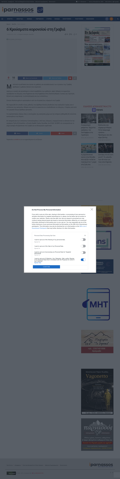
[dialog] (60, 239)
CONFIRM (46, 267)
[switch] (83, 239)
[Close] (92, 210)
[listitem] (60, 235)
